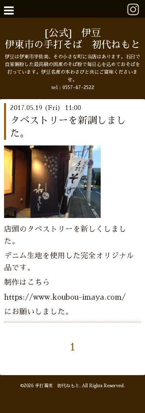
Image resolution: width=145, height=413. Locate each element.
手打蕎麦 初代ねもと (57, 386)
